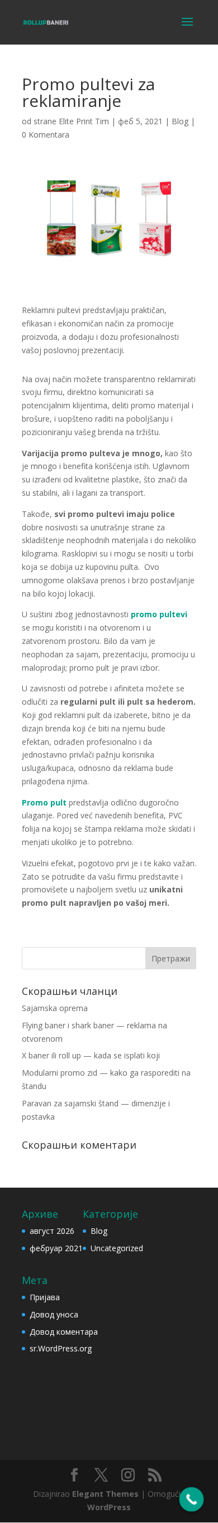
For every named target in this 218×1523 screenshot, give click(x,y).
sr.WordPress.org (61, 1348)
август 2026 (52, 1231)
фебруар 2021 (56, 1248)
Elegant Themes (105, 1493)
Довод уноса (54, 1314)
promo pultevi (159, 614)
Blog (180, 121)
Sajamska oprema (55, 1008)
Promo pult (44, 802)
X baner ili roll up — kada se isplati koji (91, 1055)
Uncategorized (117, 1248)
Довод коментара (64, 1331)
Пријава (45, 1297)
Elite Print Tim (84, 121)
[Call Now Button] (191, 1499)
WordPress (109, 1507)
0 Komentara (45, 134)
